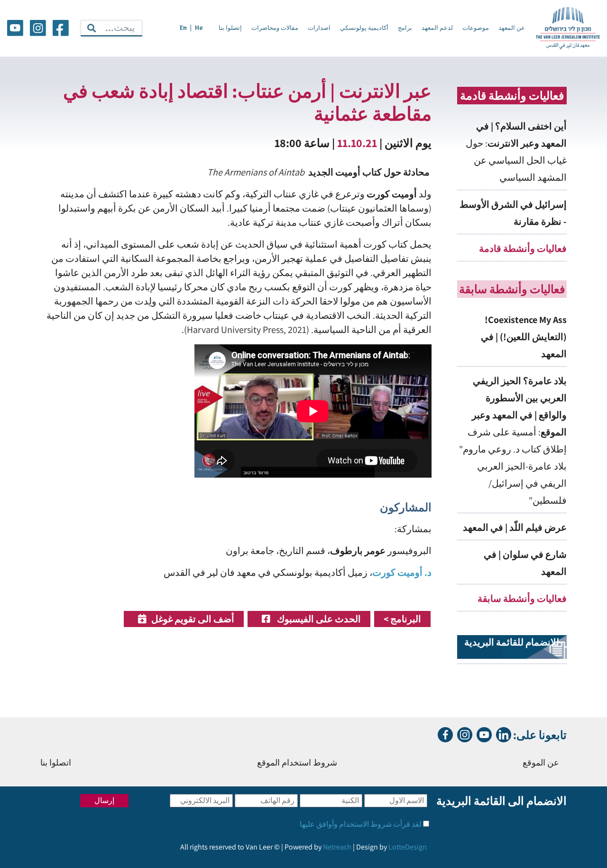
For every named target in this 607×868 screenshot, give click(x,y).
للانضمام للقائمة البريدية (511, 642)
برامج (405, 28)
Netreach (337, 847)
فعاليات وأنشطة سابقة (522, 598)
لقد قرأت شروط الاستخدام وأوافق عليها (361, 824)
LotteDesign (407, 847)
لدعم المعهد (437, 28)
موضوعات (475, 28)
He (199, 28)
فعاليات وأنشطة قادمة (523, 248)
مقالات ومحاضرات (274, 28)
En (183, 28)
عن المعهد (511, 28)
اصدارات (319, 28)
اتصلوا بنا (55, 763)
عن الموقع (541, 763)
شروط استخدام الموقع (297, 763)
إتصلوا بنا (230, 28)
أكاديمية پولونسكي (364, 28)
